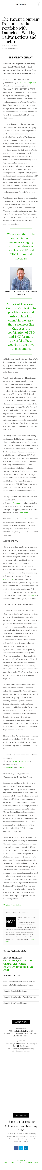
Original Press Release (13, 905)
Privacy (20, 1162)
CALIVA (22, 960)
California (10, 960)
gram (31, 960)
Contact (12, 1162)
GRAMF (7, 963)
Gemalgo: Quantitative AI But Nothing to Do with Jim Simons (21, 1045)
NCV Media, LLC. (21, 1160)
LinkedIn (10, 768)
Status (36, 1162)
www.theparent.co (21, 761)
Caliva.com (17, 503)
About (6, 1162)
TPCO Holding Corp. (27, 82)
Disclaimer (28, 1162)
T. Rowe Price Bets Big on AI (21, 1031)
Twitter (21, 768)
